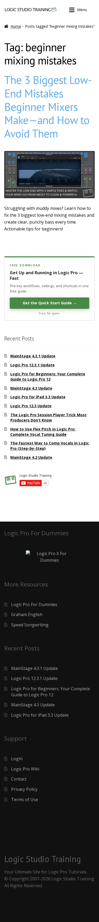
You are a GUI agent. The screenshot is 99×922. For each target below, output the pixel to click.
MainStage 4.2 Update (31, 457)
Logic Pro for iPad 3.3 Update (37, 396)
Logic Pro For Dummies (34, 604)
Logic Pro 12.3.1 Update (32, 364)
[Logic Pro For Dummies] (49, 557)
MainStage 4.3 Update (31, 388)
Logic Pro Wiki (25, 769)
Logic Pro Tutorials (67, 872)
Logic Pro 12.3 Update (30, 405)
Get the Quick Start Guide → (50, 302)
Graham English (27, 614)
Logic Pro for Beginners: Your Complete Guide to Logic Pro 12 (47, 376)
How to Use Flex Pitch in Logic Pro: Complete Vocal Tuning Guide (43, 432)
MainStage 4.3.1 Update (32, 355)
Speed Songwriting (30, 625)
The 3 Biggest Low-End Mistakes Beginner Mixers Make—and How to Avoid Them (47, 107)
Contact (18, 779)
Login (16, 759)
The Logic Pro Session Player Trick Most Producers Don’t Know (48, 417)
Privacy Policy (24, 789)
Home (16, 26)
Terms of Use (24, 799)
